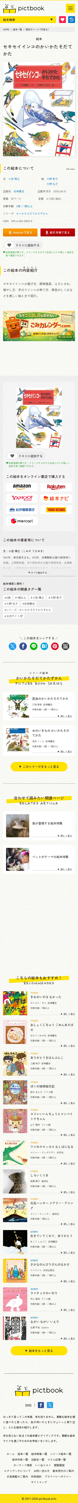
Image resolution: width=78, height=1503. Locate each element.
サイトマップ (39, 1482)
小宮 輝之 (14, 179)
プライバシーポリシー (58, 1476)
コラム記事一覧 (56, 1459)
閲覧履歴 (59, 1465)
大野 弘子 (52, 184)
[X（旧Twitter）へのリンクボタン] (50, 1405)
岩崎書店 (19, 191)
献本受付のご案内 (63, 1471)
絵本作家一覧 (20, 1459)
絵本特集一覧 (39, 1454)
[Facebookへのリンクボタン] (41, 1405)
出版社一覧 (37, 1459)
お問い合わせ (42, 1471)
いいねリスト (43, 1465)
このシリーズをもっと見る (41, 766)
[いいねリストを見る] (62, 19)
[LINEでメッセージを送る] (33, 646)
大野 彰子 (52, 179)
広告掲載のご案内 (17, 1476)
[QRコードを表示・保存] (65, 646)
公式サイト (12, 616)
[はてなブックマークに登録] (44, 646)
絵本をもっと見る (41, 1350)
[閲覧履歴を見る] (71, 19)
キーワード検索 (22, 1465)
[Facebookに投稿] (23, 646)
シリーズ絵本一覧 (60, 1454)
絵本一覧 (23, 1454)
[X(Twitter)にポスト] (12, 646)
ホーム (11, 1454)
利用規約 (36, 1476)
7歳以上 (28, 206)
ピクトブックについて (17, 1471)
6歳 (18, 206)
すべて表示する (39, 573)
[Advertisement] (39, 925)
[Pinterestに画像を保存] (55, 646)
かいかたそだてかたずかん (32, 213)
